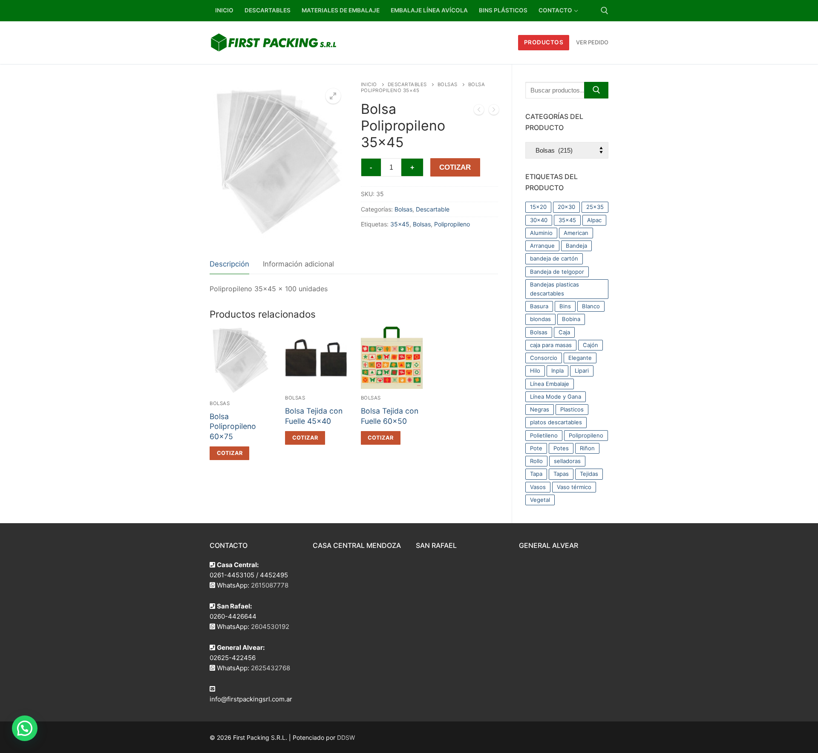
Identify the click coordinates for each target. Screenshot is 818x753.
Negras (539, 409)
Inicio (369, 84)
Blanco (591, 306)
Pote (536, 448)
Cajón (590, 345)
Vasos (538, 487)
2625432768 (270, 668)
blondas (540, 319)
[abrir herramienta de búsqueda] (604, 10)
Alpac (594, 220)
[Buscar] (596, 90)
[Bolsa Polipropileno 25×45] (479, 111)
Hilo (535, 370)
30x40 (538, 220)
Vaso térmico (574, 487)
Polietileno (544, 435)
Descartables (407, 84)
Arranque (542, 245)
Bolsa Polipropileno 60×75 (233, 426)
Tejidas (589, 473)
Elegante (580, 357)
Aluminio (541, 232)
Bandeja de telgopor (557, 271)
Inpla (557, 370)
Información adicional (298, 264)
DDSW (346, 737)
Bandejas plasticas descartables (554, 289)
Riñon (587, 448)
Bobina (571, 319)
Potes (561, 448)
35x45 (399, 224)
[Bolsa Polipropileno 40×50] (494, 111)
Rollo (536, 461)
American (576, 232)
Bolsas (448, 84)
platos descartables (556, 422)
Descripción (229, 264)
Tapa (536, 473)
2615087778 (269, 585)
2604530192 (270, 627)
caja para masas (551, 345)
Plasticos (572, 409)
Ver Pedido (592, 42)
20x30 (566, 206)
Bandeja (576, 245)
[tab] (229, 264)
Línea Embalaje (549, 383)
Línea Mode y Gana (555, 396)
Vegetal (540, 499)
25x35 (595, 206)
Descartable (432, 209)
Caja (564, 332)
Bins (565, 306)
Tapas (561, 473)
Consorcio (543, 357)
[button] (333, 96)
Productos (544, 42)
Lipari (582, 370)
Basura (539, 306)
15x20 (538, 206)
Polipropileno (452, 224)
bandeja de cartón (554, 258)
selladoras (567, 461)
